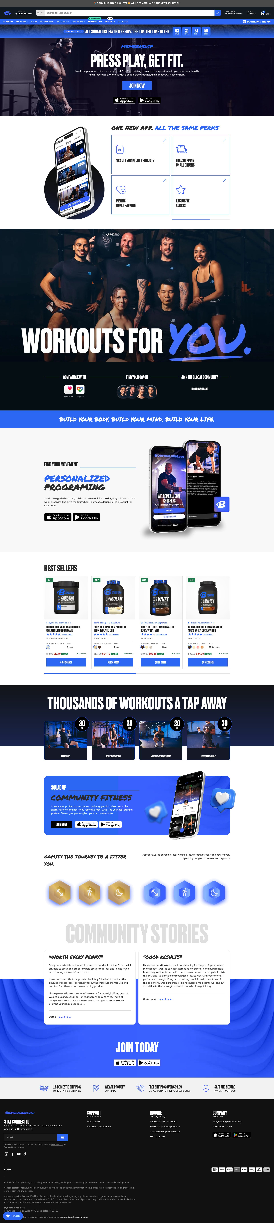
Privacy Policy (57, 1144)
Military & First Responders (165, 1126)
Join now (61, 824)
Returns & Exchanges (99, 1126)
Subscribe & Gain (222, 1126)
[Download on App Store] (124, 100)
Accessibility (94, 1116)
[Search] (217, 13)
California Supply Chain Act (165, 1131)
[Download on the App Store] (222, 1135)
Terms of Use (157, 1136)
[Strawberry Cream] (198, 647)
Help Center (94, 1121)
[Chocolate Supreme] (99, 647)
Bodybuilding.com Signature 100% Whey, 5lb (158, 628)
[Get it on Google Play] (149, 100)
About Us (218, 1116)
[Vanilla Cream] (146, 647)
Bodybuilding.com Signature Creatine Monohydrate (63, 628)
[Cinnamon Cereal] (202, 647)
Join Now (137, 85)
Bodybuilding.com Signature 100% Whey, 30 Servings (205, 628)
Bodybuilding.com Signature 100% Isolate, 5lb (111, 628)
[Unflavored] (47, 647)
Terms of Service (11, 1147)
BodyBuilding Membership (227, 1121)
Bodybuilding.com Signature (59, 623)
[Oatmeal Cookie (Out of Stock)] (150, 647)
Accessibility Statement (163, 1121)
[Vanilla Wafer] (95, 647)
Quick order (66, 662)
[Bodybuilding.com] (7, 13)
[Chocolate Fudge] (142, 647)
